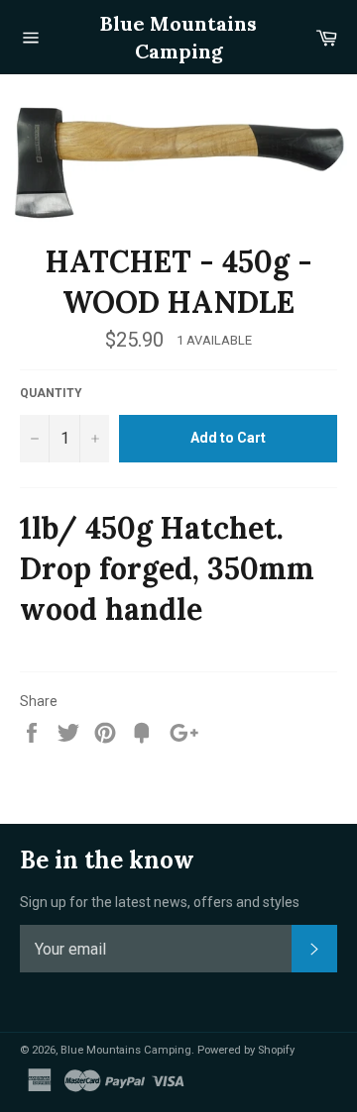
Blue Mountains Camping (178, 37)
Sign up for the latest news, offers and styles (159, 902)
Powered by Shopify (246, 1050)
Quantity (51, 393)
